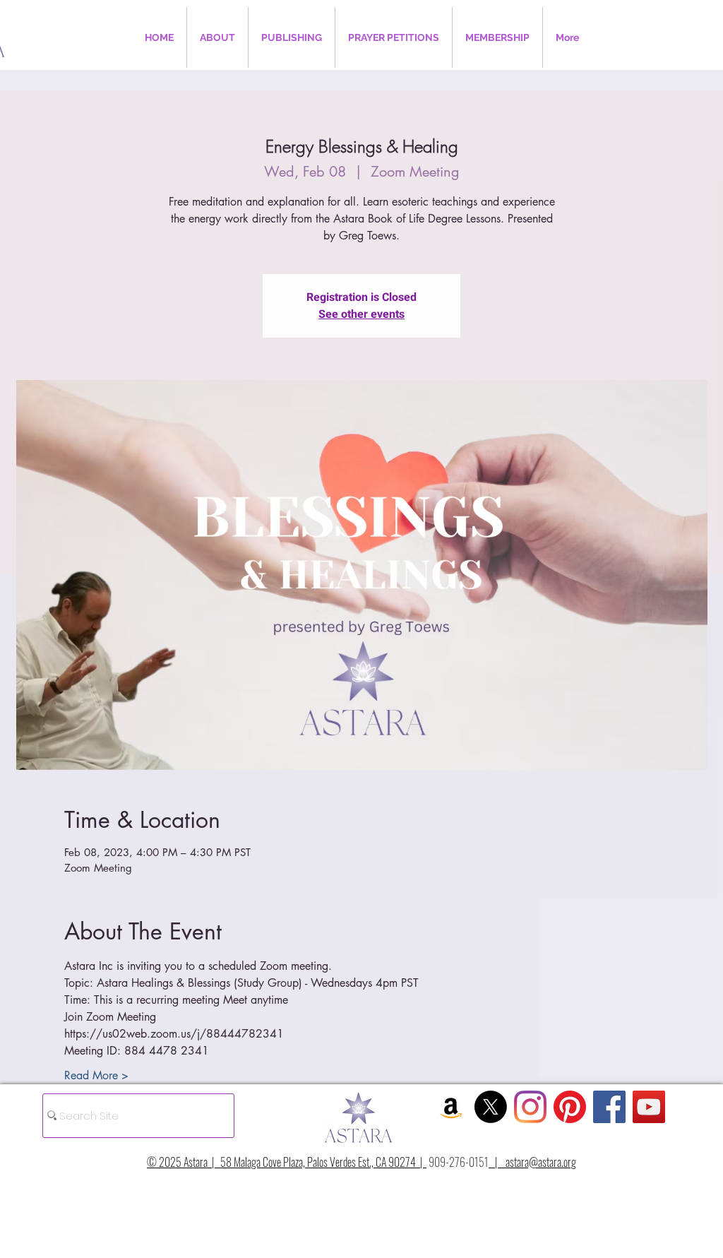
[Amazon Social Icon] (451, 1107)
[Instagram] (530, 1107)
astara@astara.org (541, 1161)
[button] (217, 37)
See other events (361, 314)
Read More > (96, 1075)
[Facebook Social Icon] (609, 1107)
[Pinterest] (570, 1107)
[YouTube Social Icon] (649, 1107)
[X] (490, 1107)
